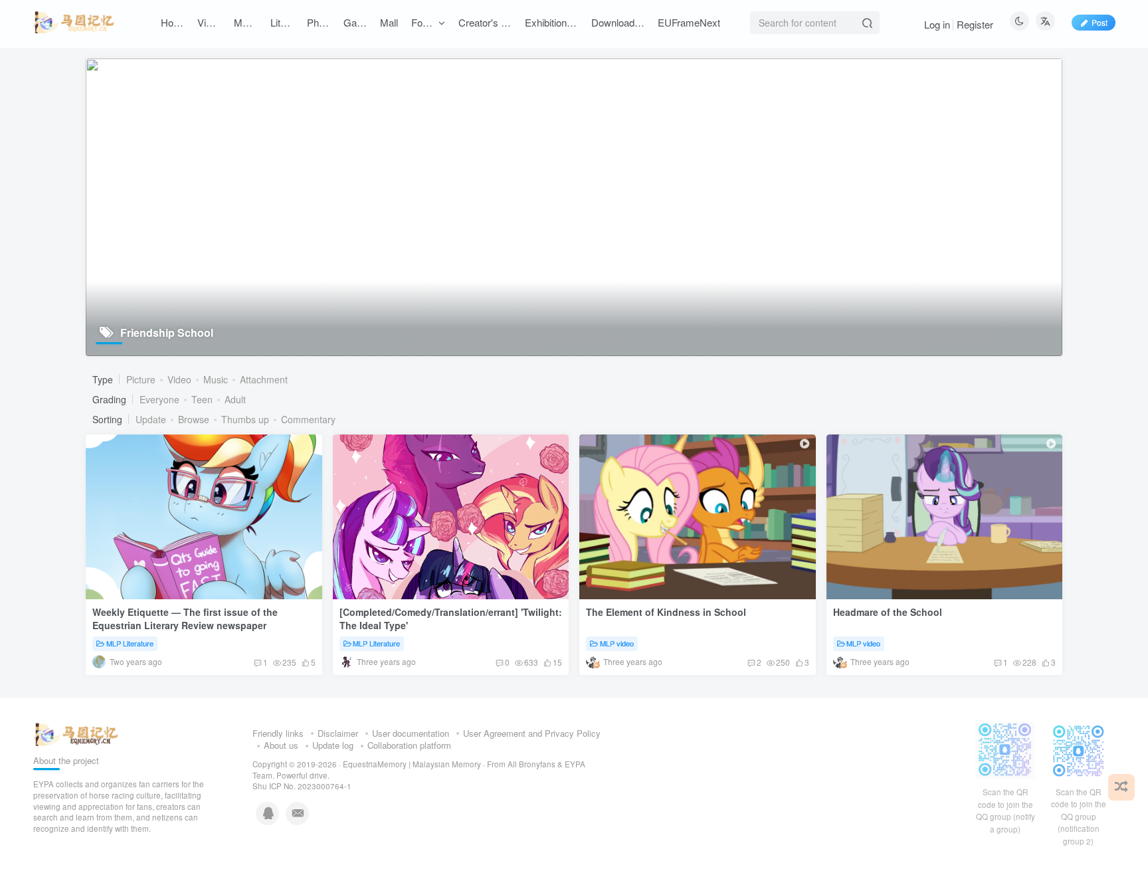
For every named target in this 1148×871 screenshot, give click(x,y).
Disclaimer (338, 733)
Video (179, 379)
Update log (332, 745)
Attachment (264, 379)
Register (975, 24)
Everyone (159, 399)
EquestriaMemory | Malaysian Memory (412, 764)
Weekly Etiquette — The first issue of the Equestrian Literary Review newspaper (185, 618)
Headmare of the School (887, 612)
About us (281, 745)
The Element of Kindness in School (666, 612)
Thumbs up (245, 419)
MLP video (617, 643)
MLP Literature (129, 643)
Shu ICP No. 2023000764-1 (301, 786)
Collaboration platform (409, 745)
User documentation (410, 733)
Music (215, 379)
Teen (202, 399)
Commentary (308, 419)
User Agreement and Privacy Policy (532, 733)
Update (151, 419)
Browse (193, 419)
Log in (937, 24)
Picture (140, 379)
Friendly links (278, 733)
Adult (235, 399)
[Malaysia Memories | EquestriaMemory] (75, 733)
